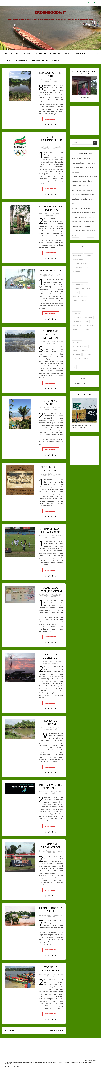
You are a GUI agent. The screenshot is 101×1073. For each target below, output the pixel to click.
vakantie (76, 359)
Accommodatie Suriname (74, 53)
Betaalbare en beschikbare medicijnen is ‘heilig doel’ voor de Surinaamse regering (83, 212)
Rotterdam (86, 329)
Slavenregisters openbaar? (50, 208)
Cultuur (89, 267)
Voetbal (76, 363)
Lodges (76, 300)
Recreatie (89, 325)
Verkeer (86, 359)
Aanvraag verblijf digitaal (51, 589)
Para (86, 321)
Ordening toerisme (51, 402)
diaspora (76, 271)
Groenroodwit (50, 12)
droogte (87, 271)
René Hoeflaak (46, 80)
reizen (75, 329)
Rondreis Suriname (50, 722)
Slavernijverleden (80, 346)
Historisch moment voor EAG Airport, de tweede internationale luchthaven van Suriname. (83, 194)
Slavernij (76, 342)
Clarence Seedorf (80, 263)
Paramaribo (77, 325)
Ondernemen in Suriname (82, 317)
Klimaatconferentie (50, 74)
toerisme (76, 354)
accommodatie (78, 251)
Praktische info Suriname (15, 60)
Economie (76, 276)
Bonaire (89, 255)
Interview (86, 288)
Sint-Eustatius (79, 338)
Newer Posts (56, 1030)
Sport (75, 350)
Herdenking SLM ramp (50, 909)
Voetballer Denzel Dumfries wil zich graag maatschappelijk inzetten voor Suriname (84, 181)
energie (87, 276)
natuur (85, 305)
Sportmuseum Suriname (51, 468)
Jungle (75, 292)
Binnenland (77, 255)
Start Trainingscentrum (50, 140)
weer (93, 363)
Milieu (84, 300)
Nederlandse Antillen (39, 60)
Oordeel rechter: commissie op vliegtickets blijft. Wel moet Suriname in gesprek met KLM (83, 226)
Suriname (85, 350)
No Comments (53, 81)
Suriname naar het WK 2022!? (50, 530)
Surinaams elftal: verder (50, 845)
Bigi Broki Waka (50, 270)
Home (5, 53)
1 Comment (51, 343)
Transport (88, 354)
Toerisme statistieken (51, 968)
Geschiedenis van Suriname (83, 280)
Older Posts (12, 1030)
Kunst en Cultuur (80, 296)
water (85, 363)
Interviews (56, 60)
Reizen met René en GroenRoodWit (47, 53)
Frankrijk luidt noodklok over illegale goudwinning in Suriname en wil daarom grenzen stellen (83, 163)
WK (74, 367)
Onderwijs (77, 321)
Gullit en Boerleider (50, 656)
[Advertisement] (84, 120)
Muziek (75, 305)
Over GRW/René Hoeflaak (20, 53)
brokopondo (78, 259)
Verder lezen (50, 119)
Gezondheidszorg (80, 284)
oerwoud (76, 313)
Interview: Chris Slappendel (50, 786)
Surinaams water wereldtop (50, 334)
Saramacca (84, 334)
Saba (75, 334)
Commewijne (77, 267)
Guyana (76, 288)
